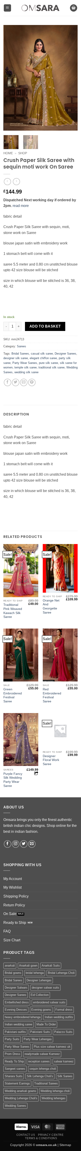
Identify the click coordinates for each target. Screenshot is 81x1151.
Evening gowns (41, 1009)
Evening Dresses (16, 1009)
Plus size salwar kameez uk (52, 1046)
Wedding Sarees (15, 1105)
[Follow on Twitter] (23, 844)
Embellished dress (17, 1002)
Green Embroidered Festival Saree (12, 695)
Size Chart (11, 940)
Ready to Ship (14, 923)
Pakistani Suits (40, 1032)
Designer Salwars (16, 987)
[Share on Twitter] (15, 382)
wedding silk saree (26, 372)
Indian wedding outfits (59, 1017)
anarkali (10, 965)
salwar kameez (64, 1061)
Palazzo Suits (63, 1032)
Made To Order (46, 1024)
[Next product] (7, 181)
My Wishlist (12, 887)
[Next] (70, 77)
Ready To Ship (14, 1061)
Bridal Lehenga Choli (61, 972)
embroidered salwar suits (49, 1002)
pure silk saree (48, 363)
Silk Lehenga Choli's (40, 1076)
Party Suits (12, 1039)
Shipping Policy (16, 896)
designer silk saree (15, 358)
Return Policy (14, 905)
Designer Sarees (65, 353)
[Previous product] (16, 181)
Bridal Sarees (20, 353)
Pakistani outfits (15, 1032)
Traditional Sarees (46, 1083)
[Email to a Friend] (23, 382)
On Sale (9, 914)
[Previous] (11, 77)
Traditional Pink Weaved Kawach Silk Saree (12, 611)
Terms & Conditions (41, 1138)
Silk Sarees (64, 1076)
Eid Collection (40, 995)
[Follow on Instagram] (15, 844)
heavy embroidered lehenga (22, 1017)
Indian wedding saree (18, 1024)
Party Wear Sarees (24, 363)
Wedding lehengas (53, 1098)
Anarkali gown (28, 965)
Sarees (21, 346)
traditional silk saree (51, 367)
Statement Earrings (17, 1083)
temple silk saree (25, 367)
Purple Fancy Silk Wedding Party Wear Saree (12, 780)
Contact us (25, 1134)
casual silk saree (42, 353)
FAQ (7, 931)
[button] (7, 8)
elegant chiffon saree (43, 358)
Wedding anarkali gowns (20, 1091)
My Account (12, 879)
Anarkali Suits (51, 965)
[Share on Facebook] (7, 382)
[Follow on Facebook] (7, 844)
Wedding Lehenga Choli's (21, 1098)
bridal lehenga (35, 972)
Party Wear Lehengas (38, 1039)
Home (8, 153)
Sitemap (65, 1145)
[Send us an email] (32, 844)
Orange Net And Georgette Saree (51, 606)
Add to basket (45, 326)
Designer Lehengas (39, 980)
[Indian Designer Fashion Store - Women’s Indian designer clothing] (41, 8)
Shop (22, 153)
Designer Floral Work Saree (51, 760)
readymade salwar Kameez (42, 1054)
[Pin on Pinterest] (32, 382)
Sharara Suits (13, 1076)
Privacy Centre (51, 1134)
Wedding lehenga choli (55, 1091)
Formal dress (63, 1009)
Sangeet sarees (15, 1068)
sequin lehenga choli (42, 1068)
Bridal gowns (13, 972)
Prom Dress (12, 1054)
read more (21, 206)
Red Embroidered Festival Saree (52, 695)
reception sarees (39, 1061)
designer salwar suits (45, 987)
